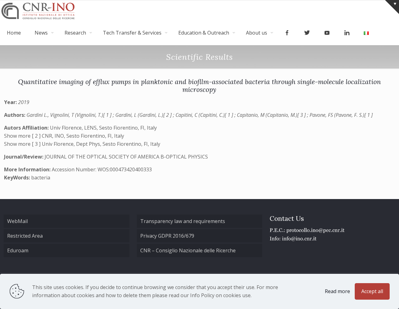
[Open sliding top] (392, 7)
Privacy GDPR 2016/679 (167, 235)
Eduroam (17, 250)
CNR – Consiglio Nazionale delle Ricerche (188, 250)
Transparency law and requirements (182, 221)
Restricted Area (25, 235)
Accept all (372, 291)
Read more (337, 291)
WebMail (17, 221)
